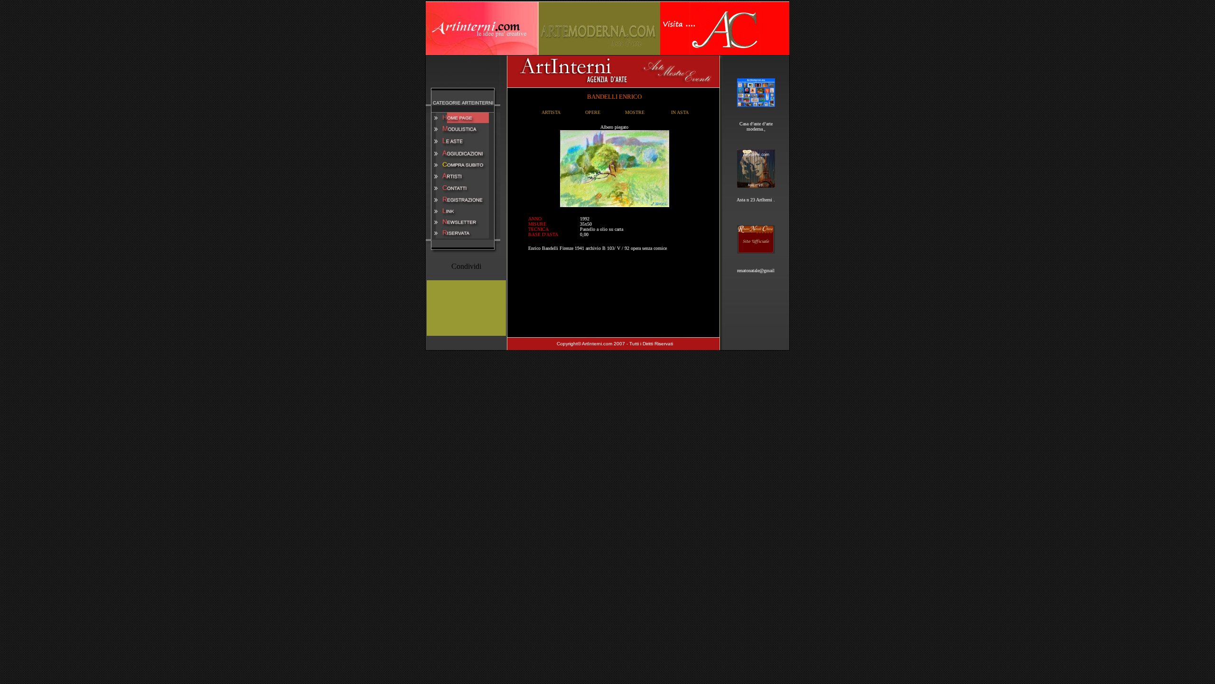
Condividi (466, 266)
